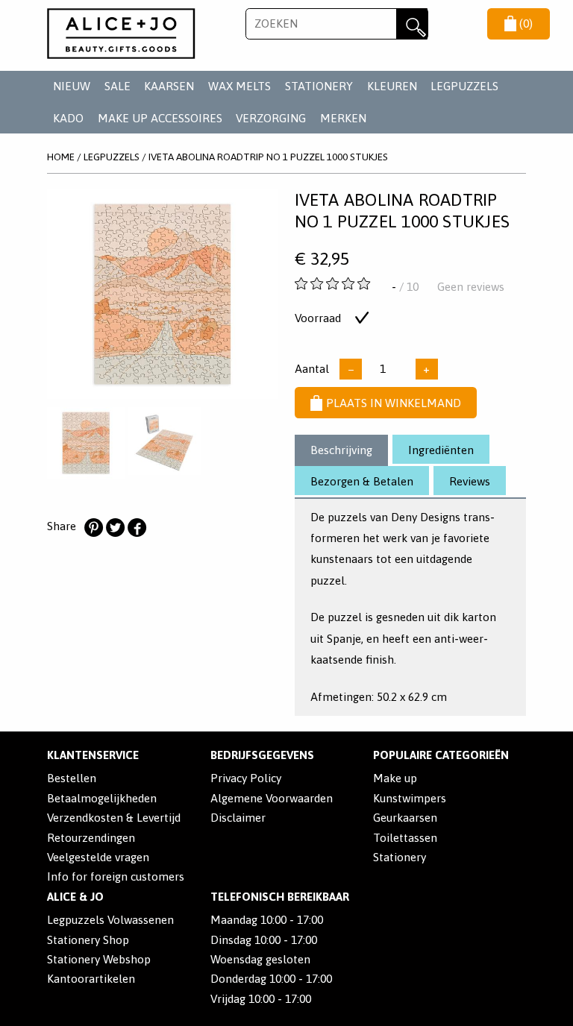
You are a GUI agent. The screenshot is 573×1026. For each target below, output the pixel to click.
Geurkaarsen (405, 817)
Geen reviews (470, 286)
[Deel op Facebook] (136, 528)
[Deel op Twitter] (115, 528)
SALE (117, 86)
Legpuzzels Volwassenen (110, 919)
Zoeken (412, 24)
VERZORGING (271, 118)
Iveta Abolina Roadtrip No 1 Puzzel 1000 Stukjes (268, 157)
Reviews (469, 481)
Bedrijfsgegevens (262, 755)
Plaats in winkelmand (393, 403)
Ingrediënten (441, 450)
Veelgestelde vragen (98, 857)
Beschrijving (341, 450)
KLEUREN (392, 86)
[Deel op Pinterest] (93, 528)
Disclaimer (238, 817)
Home (61, 157)
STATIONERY (319, 86)
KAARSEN (169, 86)
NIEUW (71, 86)
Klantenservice (93, 755)
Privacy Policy (245, 778)
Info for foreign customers (115, 876)
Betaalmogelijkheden (102, 798)
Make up (395, 778)
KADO (68, 118)
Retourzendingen (91, 837)
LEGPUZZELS (464, 86)
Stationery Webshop (99, 959)
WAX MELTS (239, 86)
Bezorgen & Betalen (361, 481)
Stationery (399, 857)
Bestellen (71, 778)
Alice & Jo (75, 896)
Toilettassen (405, 837)
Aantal (312, 368)
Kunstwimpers (409, 798)
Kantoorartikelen (91, 978)
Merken (343, 118)
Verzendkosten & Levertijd (114, 817)
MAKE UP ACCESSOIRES (160, 118)
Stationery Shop (88, 940)
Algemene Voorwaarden (271, 798)
